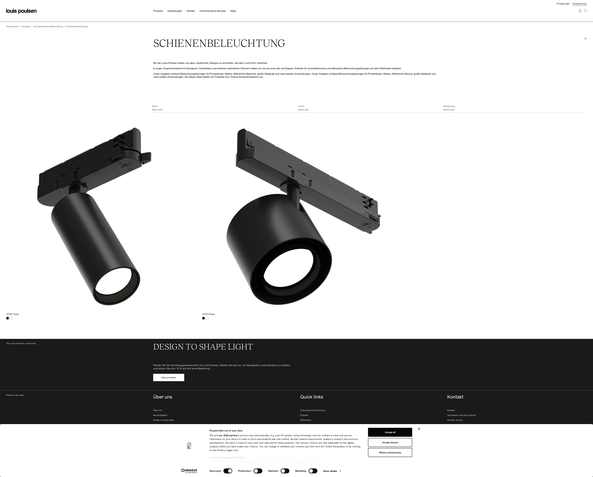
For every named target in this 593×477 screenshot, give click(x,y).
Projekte (304, 415)
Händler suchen (455, 420)
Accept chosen (390, 442)
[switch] (258, 470)
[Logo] (21, 11)
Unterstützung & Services (312, 410)
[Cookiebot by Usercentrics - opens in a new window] (189, 471)
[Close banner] (419, 429)
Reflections (305, 420)
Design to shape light (163, 420)
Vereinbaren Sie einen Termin (461, 415)
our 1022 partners (229, 435)
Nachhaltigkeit (160, 415)
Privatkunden (563, 3)
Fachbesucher (580, 3)
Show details (330, 471)
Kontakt (451, 410)
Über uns (157, 410)
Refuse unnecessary (390, 452)
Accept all (390, 432)
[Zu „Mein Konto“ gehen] (580, 14)
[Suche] (585, 14)
